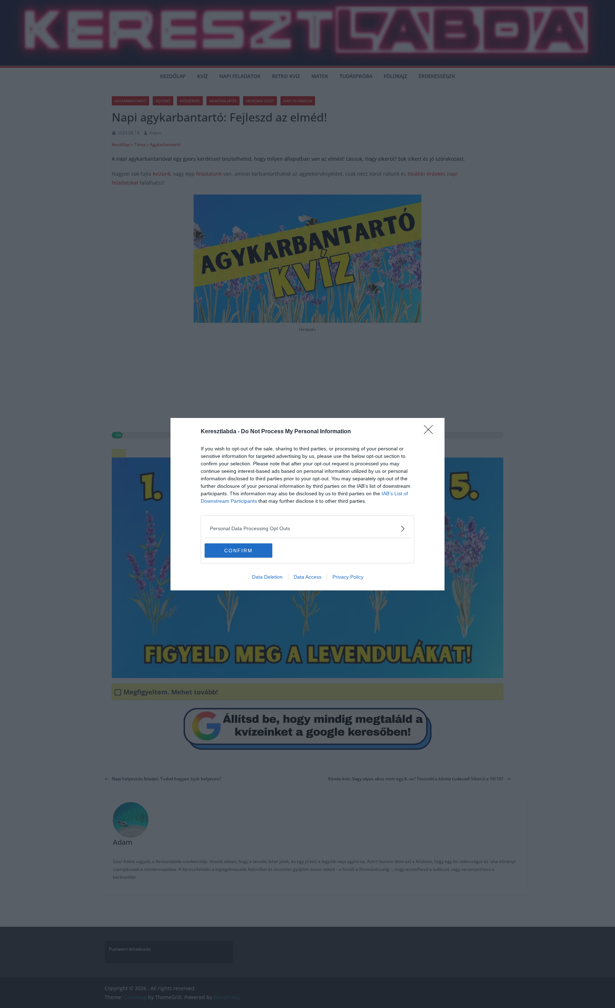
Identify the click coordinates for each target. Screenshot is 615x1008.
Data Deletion (267, 577)
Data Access (307, 577)
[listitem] (307, 528)
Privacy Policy (347, 577)
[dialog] (307, 504)
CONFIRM (238, 550)
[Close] (430, 432)
